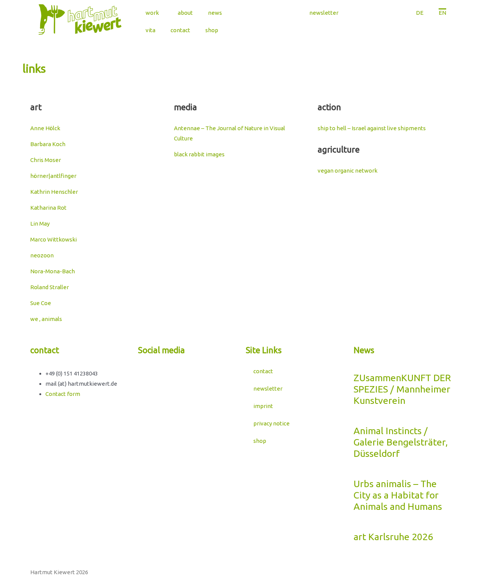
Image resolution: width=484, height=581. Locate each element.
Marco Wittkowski (53, 239)
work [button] (152, 12)
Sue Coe (40, 303)
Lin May (40, 223)
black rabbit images (199, 154)
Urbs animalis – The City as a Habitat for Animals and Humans (398, 495)
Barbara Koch (47, 144)
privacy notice (271, 423)
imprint (263, 406)
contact (180, 30)
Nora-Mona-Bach (52, 271)
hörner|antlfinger (53, 176)
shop (211, 30)
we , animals (46, 319)
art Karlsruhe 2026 (393, 536)
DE (420, 12)
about (185, 12)
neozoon (42, 255)
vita (150, 30)
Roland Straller (49, 287)
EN (442, 12)
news (215, 12)
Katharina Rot (48, 207)
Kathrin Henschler (54, 191)
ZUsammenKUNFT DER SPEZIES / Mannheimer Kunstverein (402, 389)
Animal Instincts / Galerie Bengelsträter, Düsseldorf (401, 442)
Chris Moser (45, 160)
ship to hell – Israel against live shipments (372, 128)
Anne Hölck (45, 128)
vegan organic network (347, 170)
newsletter (323, 12)
